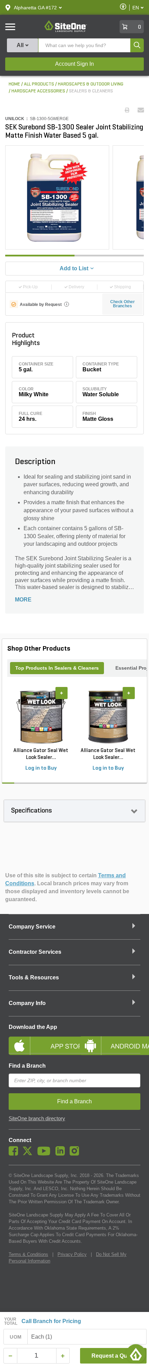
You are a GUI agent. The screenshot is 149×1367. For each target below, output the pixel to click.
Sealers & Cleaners (91, 91)
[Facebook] (15, 1154)
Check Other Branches (122, 303)
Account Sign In (74, 64)
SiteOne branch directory (37, 1118)
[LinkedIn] (61, 1154)
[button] (35, 7)
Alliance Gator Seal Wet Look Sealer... (41, 754)
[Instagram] (76, 1154)
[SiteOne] (65, 30)
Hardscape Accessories (38, 91)
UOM (15, 1337)
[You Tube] (45, 1154)
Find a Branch (27, 1066)
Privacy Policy (72, 1254)
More (23, 600)
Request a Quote (113, 1356)
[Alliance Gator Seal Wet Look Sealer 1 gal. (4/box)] (41, 717)
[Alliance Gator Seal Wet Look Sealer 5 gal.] (108, 717)
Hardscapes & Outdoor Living (90, 84)
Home (14, 84)
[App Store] (39, 1040)
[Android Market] (110, 1040)
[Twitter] (29, 1154)
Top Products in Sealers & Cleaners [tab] (57, 668)
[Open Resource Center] (136, 1354)
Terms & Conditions (28, 1254)
